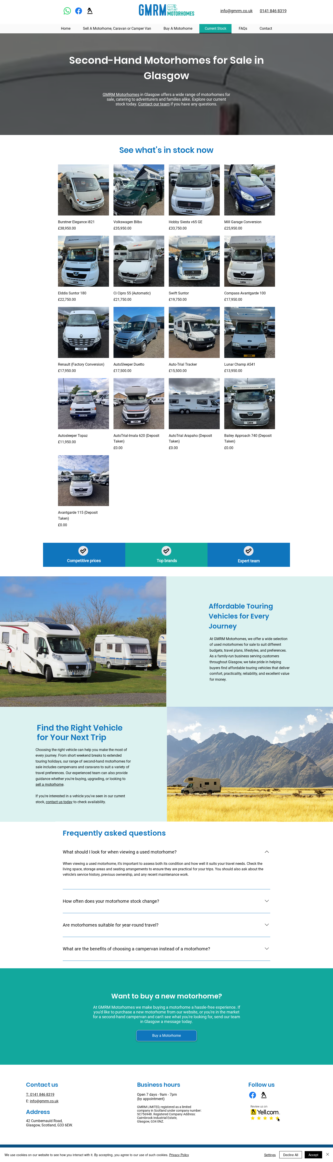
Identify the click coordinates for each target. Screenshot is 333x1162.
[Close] (327, 1154)
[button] (166, 1035)
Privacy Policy (179, 1154)
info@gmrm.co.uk (44, 1101)
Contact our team (154, 104)
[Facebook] (78, 10)
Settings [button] (270, 1154)
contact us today (59, 802)
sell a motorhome (49, 784)
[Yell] (89, 10)
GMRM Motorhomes (121, 94)
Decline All (290, 1154)
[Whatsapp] (67, 10)
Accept (313, 1154)
